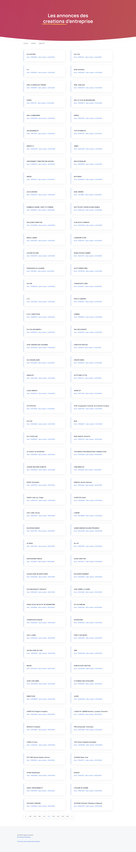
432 (49, 816)
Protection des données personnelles (28, 841)
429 (35, 816)
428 (30, 816)
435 (63, 816)
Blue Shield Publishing (23, 837)
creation (33, 43)
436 (67, 816)
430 (39, 816)
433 (53, 816)
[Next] (72, 816)
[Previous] (25, 816)
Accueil (26, 43)
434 (58, 816)
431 (44, 816)
